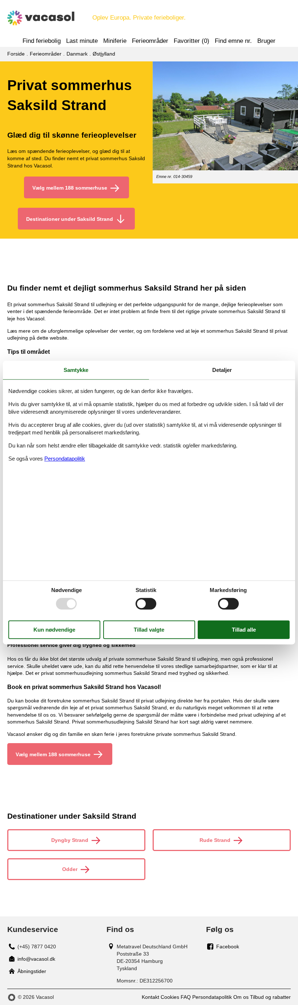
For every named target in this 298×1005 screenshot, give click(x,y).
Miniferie (114, 40)
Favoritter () (191, 40)
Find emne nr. (233, 40)
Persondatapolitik (212, 997)
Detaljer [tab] (222, 370)
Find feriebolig (42, 40)
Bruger (266, 40)
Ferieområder (150, 40)
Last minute (82, 40)
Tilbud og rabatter (270, 997)
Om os (241, 997)
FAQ (186, 997)
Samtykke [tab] (76, 370)
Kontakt (150, 997)
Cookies (170, 997)
